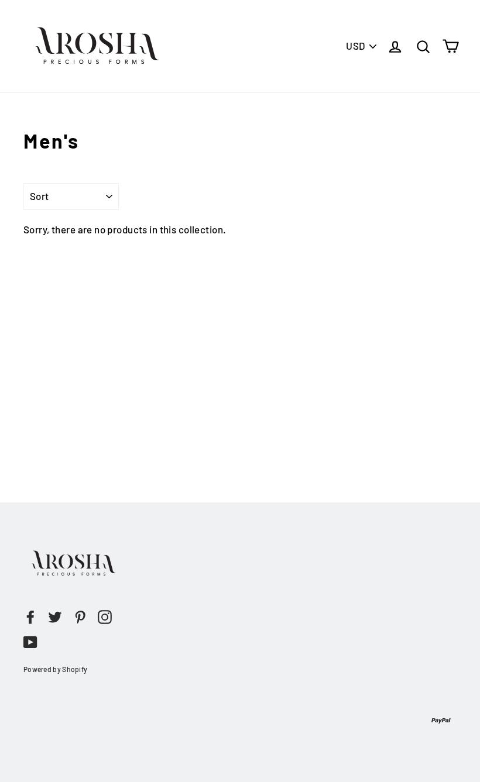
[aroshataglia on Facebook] (30, 616)
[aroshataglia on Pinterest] (80, 616)
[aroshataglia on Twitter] (55, 616)
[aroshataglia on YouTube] (30, 641)
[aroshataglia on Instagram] (105, 616)
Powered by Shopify (55, 669)
